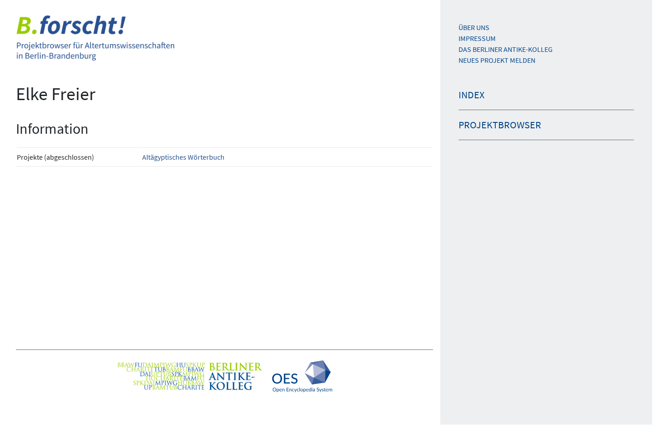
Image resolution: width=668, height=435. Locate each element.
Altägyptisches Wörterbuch (183, 157)
